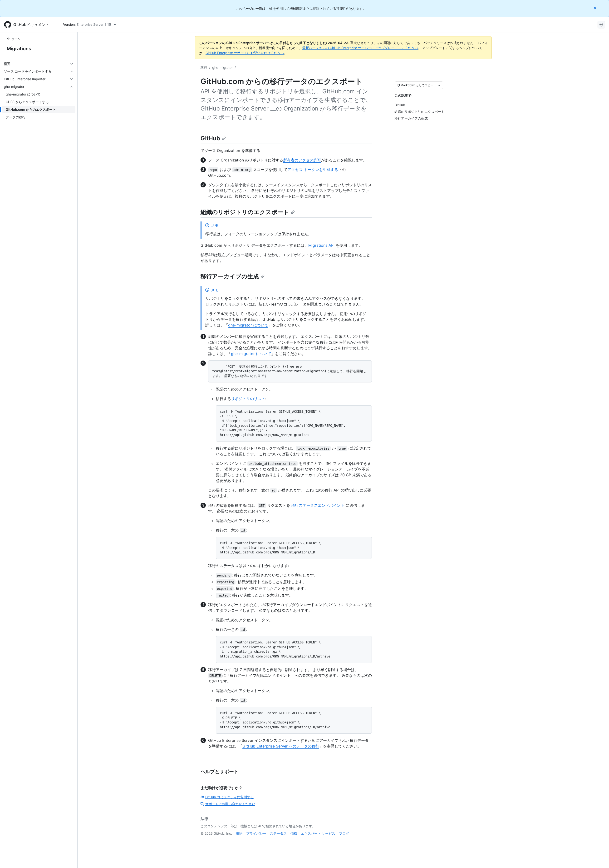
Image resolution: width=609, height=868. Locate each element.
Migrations (19, 48)
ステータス (278, 833)
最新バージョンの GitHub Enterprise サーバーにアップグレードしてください (360, 48)
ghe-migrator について (248, 325)
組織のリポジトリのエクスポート (245, 212)
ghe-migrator (222, 67)
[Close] (595, 7)
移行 (204, 67)
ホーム (15, 39)
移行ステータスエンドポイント (317, 505)
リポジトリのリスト (248, 398)
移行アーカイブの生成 (230, 276)
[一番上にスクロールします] (598, 857)
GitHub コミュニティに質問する (229, 797)
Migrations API (321, 245)
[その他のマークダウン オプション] (439, 85)
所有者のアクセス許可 (302, 160)
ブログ (344, 833)
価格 (293, 833)
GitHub (210, 138)
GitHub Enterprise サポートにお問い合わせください (245, 53)
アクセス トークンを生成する (312, 169)
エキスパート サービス (318, 833)
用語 (239, 833)
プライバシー (256, 833)
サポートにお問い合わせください (230, 804)
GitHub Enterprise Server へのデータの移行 (280, 746)
